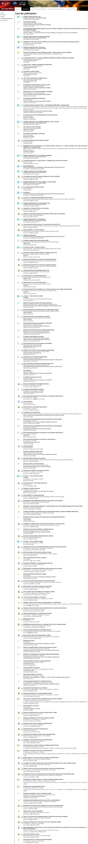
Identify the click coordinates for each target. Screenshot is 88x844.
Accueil (18, 9)
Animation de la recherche (56, 9)
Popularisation (71, 9)
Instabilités (3, 14)
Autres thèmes (3, 20)
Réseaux (2, 16)
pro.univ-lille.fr (7, 9)
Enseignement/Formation (38, 9)
